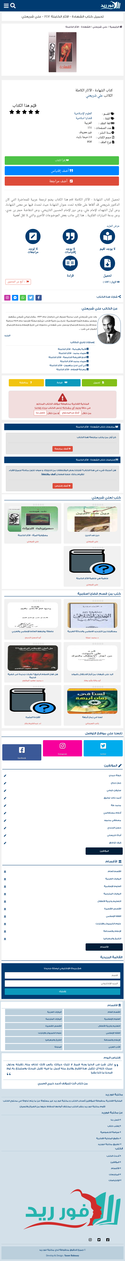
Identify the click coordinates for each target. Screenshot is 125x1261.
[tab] (100, 240)
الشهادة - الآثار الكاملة (77, 27)
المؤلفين (110, 765)
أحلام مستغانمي (112, 812)
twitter (103, 754)
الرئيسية (114, 27)
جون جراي (116, 783)
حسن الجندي (114, 827)
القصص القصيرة (112, 908)
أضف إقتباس (60, 170)
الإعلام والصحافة (112, 931)
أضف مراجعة (58, 181)
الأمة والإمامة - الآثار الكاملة (72, 349)
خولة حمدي (115, 775)
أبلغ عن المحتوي (70, 412)
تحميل (97, 382)
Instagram (62, 754)
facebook (22, 758)
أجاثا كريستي (114, 835)
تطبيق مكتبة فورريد (109, 1144)
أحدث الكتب (113, 1156)
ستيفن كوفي (114, 790)
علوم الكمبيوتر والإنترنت (108, 923)
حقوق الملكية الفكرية (108, 1138)
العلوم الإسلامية (83, 113)
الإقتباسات (114, 1180)
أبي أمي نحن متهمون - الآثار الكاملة (68, 365)
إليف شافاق (115, 842)
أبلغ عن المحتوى (16, 282)
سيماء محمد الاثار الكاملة (73, 361)
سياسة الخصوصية (110, 1132)
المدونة (58, 1047)
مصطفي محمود (112, 820)
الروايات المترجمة (112, 893)
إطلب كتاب (113, 1126)
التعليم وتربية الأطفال (109, 901)
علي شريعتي (99, 27)
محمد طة (116, 805)
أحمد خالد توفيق (112, 797)
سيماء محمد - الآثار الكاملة (73, 353)
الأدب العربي (114, 1047)
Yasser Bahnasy (71, 1255)
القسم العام (114, 871)
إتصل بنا (40, 412)
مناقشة (23, 382)
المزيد (7, 335)
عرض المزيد (113, 226)
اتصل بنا (115, 1120)
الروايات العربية (113, 878)
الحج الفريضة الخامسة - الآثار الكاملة (68, 357)
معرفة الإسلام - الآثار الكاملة (71, 369)
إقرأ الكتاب (60, 160)
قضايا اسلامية (84, 118)
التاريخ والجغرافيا (112, 938)
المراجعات (114, 1174)
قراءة (60, 382)
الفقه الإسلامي (113, 916)
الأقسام (111, 861)
